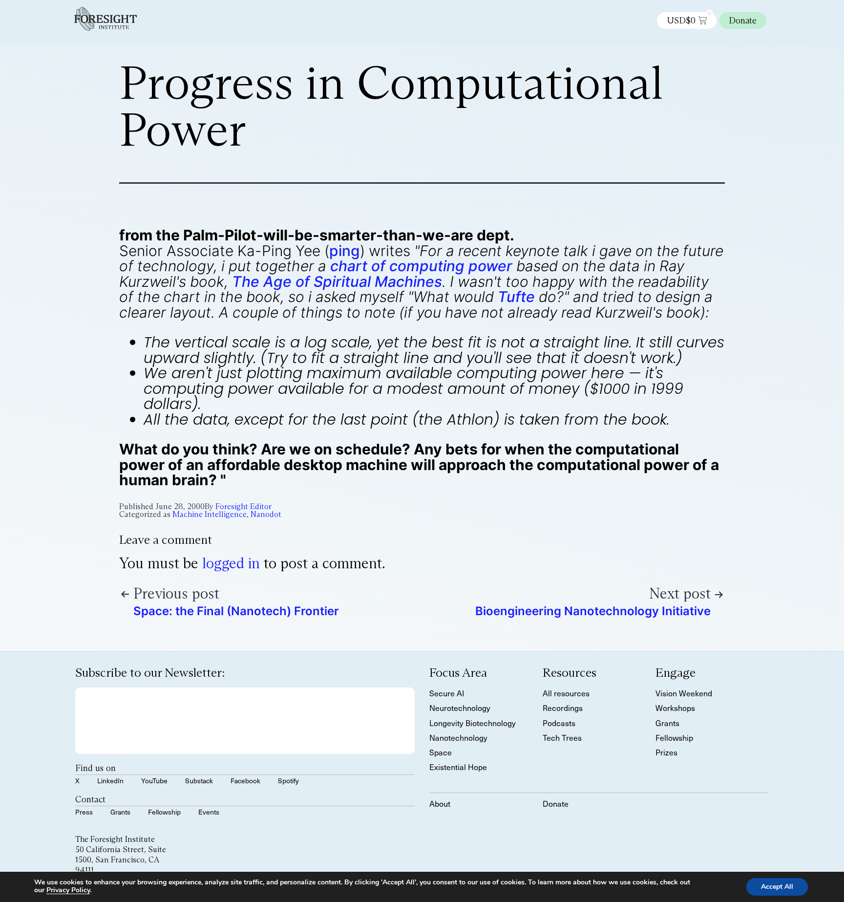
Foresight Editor (243, 506)
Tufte (516, 296)
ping (344, 250)
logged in (231, 563)
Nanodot (266, 514)
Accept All (777, 886)
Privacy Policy (68, 890)
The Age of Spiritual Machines (337, 281)
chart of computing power (421, 266)
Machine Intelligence (209, 514)
